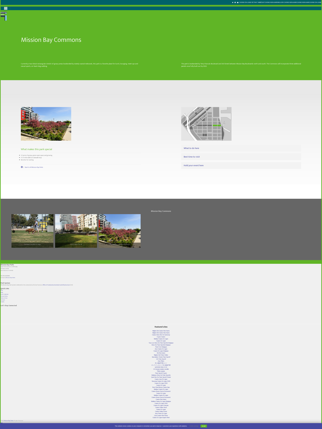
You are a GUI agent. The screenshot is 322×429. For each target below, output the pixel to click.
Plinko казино (161, 371)
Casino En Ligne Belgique (161, 351)
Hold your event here (194, 165)
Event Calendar (4, 294)
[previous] (13, 231)
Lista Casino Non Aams (161, 415)
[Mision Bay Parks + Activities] (22, 167)
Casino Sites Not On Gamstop (161, 335)
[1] (73, 249)
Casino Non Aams (271, 2)
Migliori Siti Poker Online (161, 355)
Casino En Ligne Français (161, 405)
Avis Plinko (161, 361)
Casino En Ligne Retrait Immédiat (252, 2)
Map (2, 292)
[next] (138, 231)
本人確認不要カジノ (161, 363)
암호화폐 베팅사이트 (161, 367)
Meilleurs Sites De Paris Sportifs (161, 375)
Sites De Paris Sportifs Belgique (161, 345)
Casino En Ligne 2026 (161, 383)
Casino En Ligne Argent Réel (161, 417)
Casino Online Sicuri (161, 407)
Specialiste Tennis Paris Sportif (161, 357)
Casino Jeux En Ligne (161, 379)
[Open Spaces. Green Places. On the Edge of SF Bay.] (4, 20)
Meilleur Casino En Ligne (161, 339)
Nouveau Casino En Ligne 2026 (161, 381)
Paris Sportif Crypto (161, 373)
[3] (76, 249)
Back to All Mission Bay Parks (34, 167)
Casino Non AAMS (303, 2)
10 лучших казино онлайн (161, 369)
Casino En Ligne (315, 2)
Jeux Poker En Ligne (161, 413)
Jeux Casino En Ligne (161, 349)
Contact (3, 300)
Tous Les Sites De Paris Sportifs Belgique (161, 343)
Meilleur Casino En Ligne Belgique (161, 401)
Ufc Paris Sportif (161, 359)
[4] (78, 249)
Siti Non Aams (161, 353)
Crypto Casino (161, 337)
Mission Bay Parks (10, 278)
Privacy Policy (4, 296)
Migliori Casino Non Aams (287, 2)
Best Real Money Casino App (161, 387)
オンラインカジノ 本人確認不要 (161, 365)
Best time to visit (192, 157)
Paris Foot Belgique (161, 347)
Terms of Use (4, 298)
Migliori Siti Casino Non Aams (161, 331)
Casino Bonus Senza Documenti (161, 391)
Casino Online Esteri (161, 411)
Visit (2, 290)
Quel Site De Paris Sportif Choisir (161, 377)
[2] (75, 249)
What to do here (191, 148)
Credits (2, 302)
